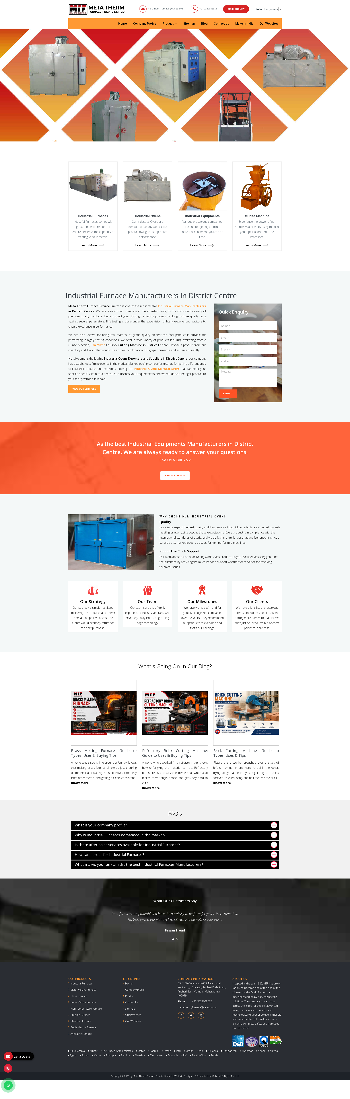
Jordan (189, 1051)
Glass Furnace (79, 996)
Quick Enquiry (236, 9)
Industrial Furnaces (82, 983)
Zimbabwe (156, 1055)
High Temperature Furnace (86, 1008)
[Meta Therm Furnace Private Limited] (97, 9)
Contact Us (221, 23)
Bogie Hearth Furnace (83, 1027)
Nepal (261, 1051)
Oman (167, 1051)
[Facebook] (181, 1015)
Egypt (72, 1055)
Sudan (85, 1055)
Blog (204, 23)
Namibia (139, 1055)
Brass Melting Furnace (83, 1002)
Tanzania (172, 1055)
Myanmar (247, 1051)
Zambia (125, 1055)
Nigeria (273, 1051)
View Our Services (84, 388)
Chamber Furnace (81, 1021)
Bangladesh (229, 1051)
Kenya (97, 1055)
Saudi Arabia (77, 1051)
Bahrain (154, 1051)
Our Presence (133, 1015)
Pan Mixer (98, 345)
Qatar (141, 1051)
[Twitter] (191, 1015)
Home (122, 23)
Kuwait (93, 1051)
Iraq (178, 1051)
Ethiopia (110, 1055)
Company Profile (144, 23)
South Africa (198, 1055)
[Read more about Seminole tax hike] (8, 1085)
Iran (200, 1051)
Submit (228, 393)
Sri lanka (212, 1051)
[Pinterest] (201, 1015)
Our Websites (269, 23)
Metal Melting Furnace (83, 989)
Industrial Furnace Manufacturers (182, 306)
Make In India (244, 23)
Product (168, 23)
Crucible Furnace (80, 1015)
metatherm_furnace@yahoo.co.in (166, 8)
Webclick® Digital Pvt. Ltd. (226, 1076)
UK (184, 1055)
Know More (80, 783)
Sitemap (189, 23)
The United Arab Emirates (117, 1051)
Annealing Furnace (81, 1033)
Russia (214, 1055)
